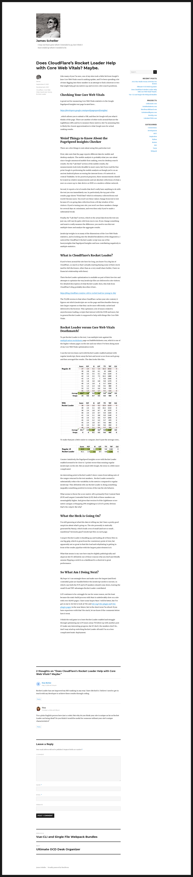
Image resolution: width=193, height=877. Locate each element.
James (38, 81)
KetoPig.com (152, 115)
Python (154, 139)
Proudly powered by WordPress (58, 867)
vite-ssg (95, 604)
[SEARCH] (155, 72)
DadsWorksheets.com (150, 106)
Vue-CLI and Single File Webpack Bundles (143, 95)
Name (39, 785)
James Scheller (47, 40)
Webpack (154, 151)
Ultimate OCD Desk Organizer (147, 87)
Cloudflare (39, 90)
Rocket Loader (41, 94)
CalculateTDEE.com (150, 118)
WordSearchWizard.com (149, 109)
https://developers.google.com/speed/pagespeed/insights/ (83, 110)
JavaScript (43, 92)
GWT (155, 133)
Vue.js (155, 148)
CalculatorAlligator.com (149, 112)
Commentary (152, 128)
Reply (39, 699)
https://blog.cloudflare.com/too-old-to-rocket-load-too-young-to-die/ (88, 293)
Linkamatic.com (151, 104)
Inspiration (153, 136)
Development (40, 87)
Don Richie (46, 683)
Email (39, 795)
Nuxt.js (50, 92)
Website (39, 804)
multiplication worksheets (71, 340)
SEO (47, 87)
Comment (40, 754)
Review (154, 142)
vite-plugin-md (105, 604)
